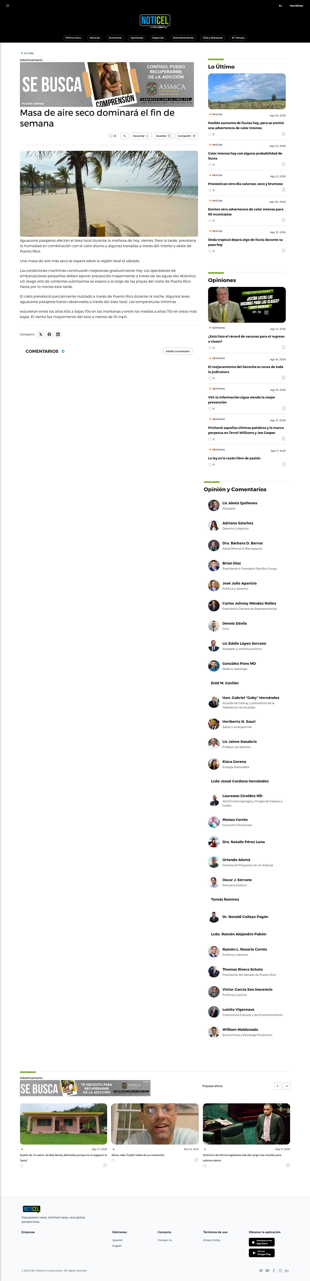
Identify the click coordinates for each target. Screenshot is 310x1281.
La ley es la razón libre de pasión (234, 458)
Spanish (117, 1240)
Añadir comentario (178, 351)
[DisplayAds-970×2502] (109, 84)
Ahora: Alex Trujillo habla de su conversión (46, 1155)
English (117, 1245)
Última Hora (73, 37)
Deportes (158, 37)
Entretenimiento (183, 37)
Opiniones (137, 37)
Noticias (95, 37)
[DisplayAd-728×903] (85, 1088)
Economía (115, 37)
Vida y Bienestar (213, 37)
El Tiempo (238, 37)
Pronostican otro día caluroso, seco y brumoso (245, 184)
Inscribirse (296, 5)
